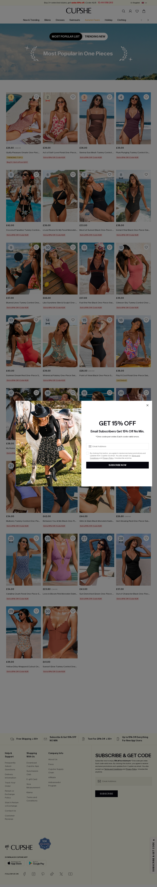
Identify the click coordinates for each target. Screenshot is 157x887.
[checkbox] (87, 453)
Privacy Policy (108, 458)
